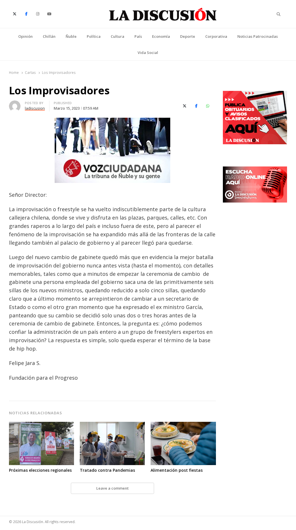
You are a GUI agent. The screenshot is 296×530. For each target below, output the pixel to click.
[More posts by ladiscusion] (15, 103)
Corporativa (216, 36)
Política (94, 36)
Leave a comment (112, 488)
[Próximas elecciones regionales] (41, 425)
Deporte (187, 36)
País (138, 36)
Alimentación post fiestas (177, 470)
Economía (161, 36)
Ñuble (71, 36)
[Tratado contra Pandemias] (112, 425)
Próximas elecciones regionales (40, 470)
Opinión (25, 36)
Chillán (49, 36)
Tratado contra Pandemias (107, 470)
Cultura (117, 36)
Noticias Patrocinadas (257, 36)
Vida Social (148, 52)
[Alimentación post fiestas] (183, 425)
